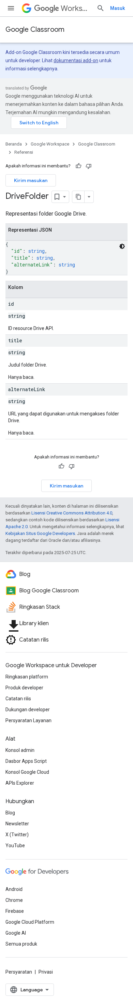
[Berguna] (78, 166)
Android (14, 889)
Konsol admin (19, 750)
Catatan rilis (18, 698)
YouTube (15, 845)
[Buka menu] (11, 8)
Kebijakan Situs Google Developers (40, 533)
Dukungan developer (27, 709)
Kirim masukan (30, 180)
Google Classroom (34, 29)
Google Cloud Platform (29, 922)
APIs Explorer (19, 783)
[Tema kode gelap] (122, 246)
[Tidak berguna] (89, 166)
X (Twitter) (17, 834)
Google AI (15, 933)
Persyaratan (18, 972)
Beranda (13, 144)
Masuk (117, 8)
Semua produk (21, 944)
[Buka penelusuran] (101, 8)
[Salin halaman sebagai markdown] (78, 197)
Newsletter (17, 823)
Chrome (14, 900)
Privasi (46, 972)
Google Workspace (50, 144)
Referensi (23, 152)
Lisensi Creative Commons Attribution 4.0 (71, 512)
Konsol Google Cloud (27, 772)
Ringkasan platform (26, 676)
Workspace (76, 8)
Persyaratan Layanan (28, 720)
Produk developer (24, 687)
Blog (10, 812)
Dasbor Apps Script (26, 761)
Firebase (14, 911)
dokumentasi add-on (76, 60)
